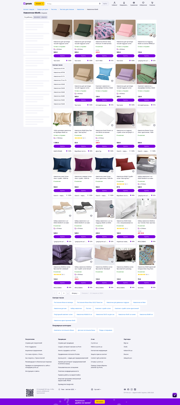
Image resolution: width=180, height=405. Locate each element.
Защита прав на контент (99, 354)
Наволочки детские (60, 308)
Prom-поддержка (30, 347)
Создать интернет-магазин (67, 347)
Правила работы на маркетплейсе (69, 375)
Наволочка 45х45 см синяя (127, 314)
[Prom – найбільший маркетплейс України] (27, 4)
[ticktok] (135, 389)
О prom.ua (94, 343)
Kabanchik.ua (128, 350)
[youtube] (125, 389)
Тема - (65, 389)
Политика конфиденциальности (68, 371)
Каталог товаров (28, 9)
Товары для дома (42, 9)
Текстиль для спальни (67, 9)
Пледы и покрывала (105, 330)
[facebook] (128, 389)
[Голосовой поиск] (99, 3)
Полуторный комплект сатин (63, 314)
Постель (88, 308)
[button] (62, 55)
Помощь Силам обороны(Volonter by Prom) (99, 366)
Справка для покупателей (33, 343)
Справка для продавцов (66, 343)
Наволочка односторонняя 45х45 (64, 320)
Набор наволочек (76, 308)
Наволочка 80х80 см (146, 314)
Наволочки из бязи (139, 302)
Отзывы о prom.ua (97, 362)
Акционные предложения (33, 350)
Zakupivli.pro (128, 358)
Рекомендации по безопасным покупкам (38, 362)
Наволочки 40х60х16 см (84, 314)
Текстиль (54, 9)
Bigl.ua (126, 343)
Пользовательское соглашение (68, 367)
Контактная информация (99, 350)
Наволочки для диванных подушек (118, 302)
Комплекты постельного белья (64, 330)
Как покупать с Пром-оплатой (35, 358)
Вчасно (126, 354)
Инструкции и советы (32, 371)
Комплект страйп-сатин (103, 308)
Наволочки (80, 9)
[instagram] (131, 389)
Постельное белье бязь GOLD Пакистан (89, 302)
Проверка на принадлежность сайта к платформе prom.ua (37, 366)
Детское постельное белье (86, 330)
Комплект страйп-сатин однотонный (127, 308)
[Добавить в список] (70, 36)
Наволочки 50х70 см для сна (105, 314)
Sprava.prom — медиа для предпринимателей (73, 358)
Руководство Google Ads (66, 384)
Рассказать (99, 402)
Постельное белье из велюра (63, 302)
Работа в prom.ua (96, 347)
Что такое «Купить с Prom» (34, 354)
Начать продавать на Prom (67, 350)
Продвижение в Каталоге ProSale (69, 354)
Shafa (125, 347)
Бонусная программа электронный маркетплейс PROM (69, 379)
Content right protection (98, 358)
